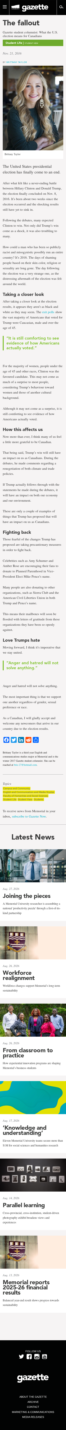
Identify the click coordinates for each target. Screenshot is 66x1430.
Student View (25, 799)
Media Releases (33, 1416)
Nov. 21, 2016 (12, 53)
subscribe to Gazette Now (29, 816)
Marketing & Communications (33, 1412)
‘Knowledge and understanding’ (24, 1130)
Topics (7, 784)
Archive (33, 1401)
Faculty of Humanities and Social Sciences (25, 795)
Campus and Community (16, 788)
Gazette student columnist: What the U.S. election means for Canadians (30, 34)
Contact (33, 1406)
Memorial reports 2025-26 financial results (26, 1287)
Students (38, 799)
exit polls (48, 312)
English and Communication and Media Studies (28, 792)
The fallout (21, 23)
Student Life (9, 799)
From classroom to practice (28, 1053)
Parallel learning (24, 1205)
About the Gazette (33, 1396)
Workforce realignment (19, 975)
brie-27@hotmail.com (25, 764)
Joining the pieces (26, 895)
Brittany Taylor (16, 62)
